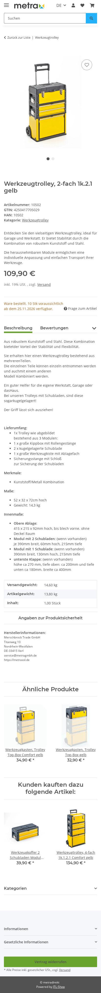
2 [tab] (52, 158)
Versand (44, 284)
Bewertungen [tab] (54, 328)
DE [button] (59, 5)
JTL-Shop (59, 987)
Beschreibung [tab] (18, 328)
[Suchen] (91, 18)
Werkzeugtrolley (35, 220)
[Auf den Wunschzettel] (86, 64)
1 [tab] (48, 158)
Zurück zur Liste (18, 37)
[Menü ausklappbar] (6, 3)
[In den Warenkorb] (8, 53)
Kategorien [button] (15, 888)
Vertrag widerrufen (50, 961)
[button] (73, 5)
